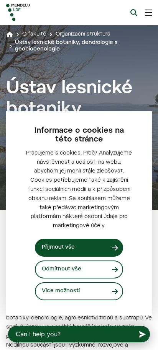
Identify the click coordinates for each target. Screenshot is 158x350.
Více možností (61, 291)
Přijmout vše (58, 247)
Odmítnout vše (61, 269)
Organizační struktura (83, 34)
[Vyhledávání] (133, 12)
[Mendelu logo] (44, 12)
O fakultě (34, 34)
